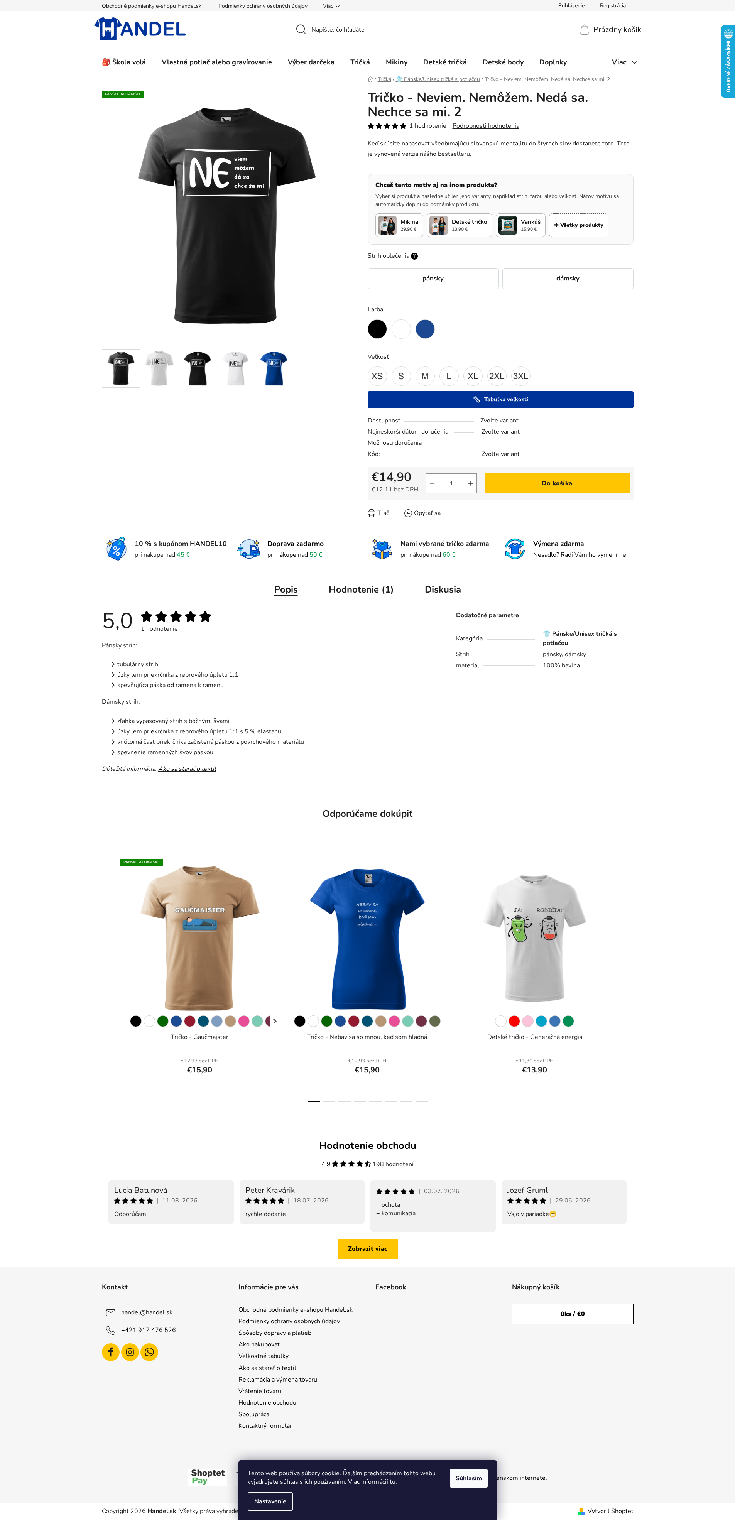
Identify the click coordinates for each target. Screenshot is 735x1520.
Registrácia (613, 5)
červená (514, 1021)
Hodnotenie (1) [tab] (361, 589)
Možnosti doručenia (395, 443)
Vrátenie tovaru (259, 1391)
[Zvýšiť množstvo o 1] (470, 483)
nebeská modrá (217, 1021)
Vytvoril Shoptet (611, 1511)
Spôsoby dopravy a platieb (274, 1333)
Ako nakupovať (259, 1344)
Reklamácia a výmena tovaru (277, 1379)
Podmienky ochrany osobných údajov (263, 6)
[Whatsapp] (149, 1352)
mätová (257, 1021)
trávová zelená (568, 1021)
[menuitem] (124, 62)
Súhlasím (469, 1478)
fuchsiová (421, 1021)
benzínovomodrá (203, 1021)
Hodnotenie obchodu (267, 1402)
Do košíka (557, 483)
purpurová (244, 1021)
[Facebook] (111, 1352)
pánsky (433, 278)
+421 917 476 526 (148, 1330)
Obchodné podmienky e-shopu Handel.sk (151, 6)
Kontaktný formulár (265, 1426)
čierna (136, 1021)
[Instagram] (130, 1352)
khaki (435, 1021)
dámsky (568, 278)
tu (392, 1482)
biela (149, 1021)
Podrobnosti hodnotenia (486, 126)
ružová (528, 1021)
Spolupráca (253, 1414)
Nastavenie (270, 1501)
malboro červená (190, 1021)
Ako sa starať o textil (187, 769)
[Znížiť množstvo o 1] (432, 483)
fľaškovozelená (163, 1021)
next (627, 978)
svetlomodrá (555, 1021)
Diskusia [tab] (443, 589)
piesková (230, 1021)
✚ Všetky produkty (578, 225)
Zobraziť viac (367, 1249)
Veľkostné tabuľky (263, 1356)
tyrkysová (541, 1021)
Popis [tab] (286, 589)
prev (108, 978)
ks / (573, 1314)
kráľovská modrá (176, 1021)
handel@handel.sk (146, 1312)
